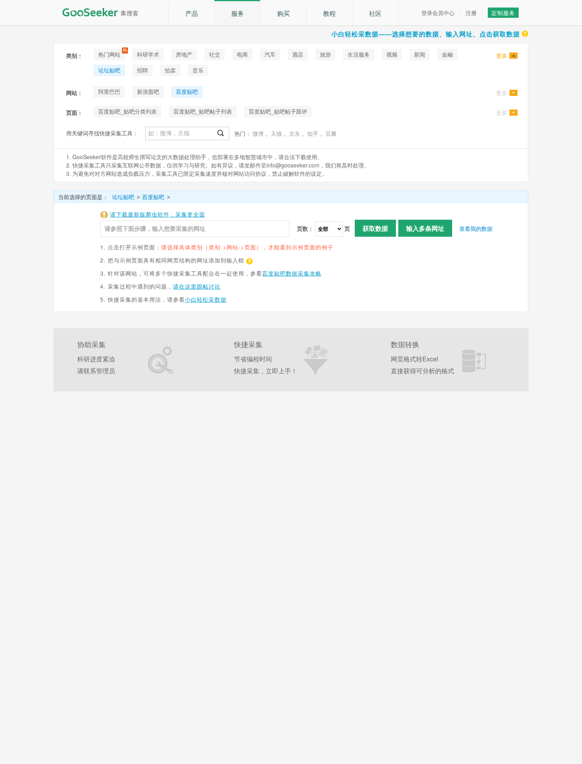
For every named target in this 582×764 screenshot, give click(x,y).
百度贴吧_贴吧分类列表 (127, 111)
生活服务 (359, 54)
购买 (283, 13)
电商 (242, 54)
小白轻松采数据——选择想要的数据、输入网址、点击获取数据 (425, 33)
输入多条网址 (425, 228)
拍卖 (170, 70)
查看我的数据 (476, 228)
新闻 (419, 54)
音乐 (198, 70)
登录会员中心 (438, 13)
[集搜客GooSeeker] (104, 12)
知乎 (312, 133)
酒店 (297, 54)
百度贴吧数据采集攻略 (291, 273)
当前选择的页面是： (83, 197)
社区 (375, 13)
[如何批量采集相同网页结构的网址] (248, 260)
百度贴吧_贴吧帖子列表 (202, 111)
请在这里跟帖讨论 (197, 286)
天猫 (276, 133)
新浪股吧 (148, 91)
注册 (471, 13)
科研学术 (148, 54)
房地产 (184, 54)
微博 (258, 133)
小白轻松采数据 (205, 299)
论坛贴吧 (109, 70)
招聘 (142, 70)
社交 (214, 54)
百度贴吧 (187, 91)
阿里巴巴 (109, 91)
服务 (237, 13)
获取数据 (375, 228)
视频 (392, 54)
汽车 (270, 54)
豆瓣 (331, 133)
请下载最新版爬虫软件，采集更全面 (157, 214)
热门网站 (109, 54)
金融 (447, 54)
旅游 (325, 54)
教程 (329, 13)
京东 (294, 133)
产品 (191, 13)
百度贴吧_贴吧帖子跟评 (278, 111)
